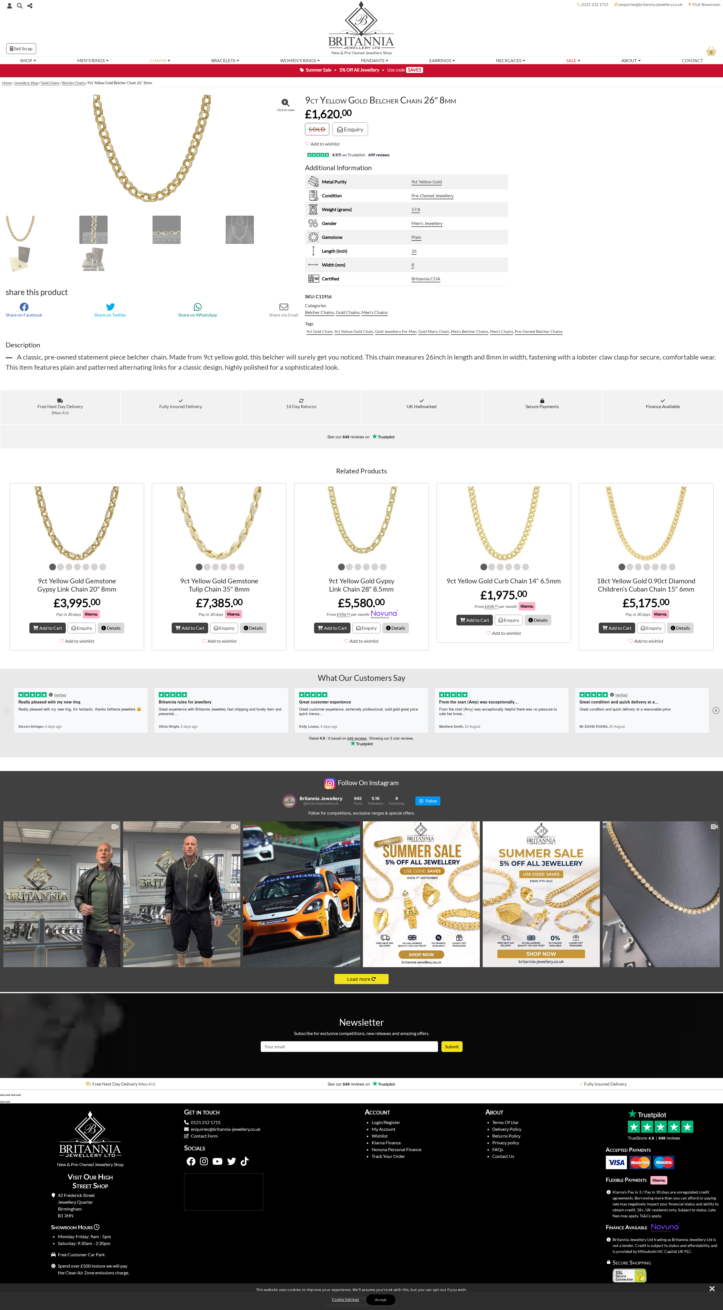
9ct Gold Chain (319, 331)
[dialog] (361, 1296)
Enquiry (353, 129)
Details (113, 628)
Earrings (440, 60)
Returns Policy (506, 1135)
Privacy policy (505, 1142)
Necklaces (508, 60)
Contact (692, 60)
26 (414, 251)
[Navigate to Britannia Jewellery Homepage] (361, 26)
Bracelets (223, 60)
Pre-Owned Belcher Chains (539, 331)
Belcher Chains (73, 83)
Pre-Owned (354, 53)
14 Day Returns (301, 406)
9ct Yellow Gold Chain (353, 331)
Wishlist (380, 1135)
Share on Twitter (110, 314)
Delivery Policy (506, 1129)
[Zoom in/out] (2, 1095)
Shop (26, 60)
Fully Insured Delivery (180, 406)
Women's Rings (298, 60)
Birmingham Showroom (605, 1083)
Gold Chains (50, 83)
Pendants (372, 60)
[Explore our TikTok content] (244, 1162)
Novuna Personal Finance (396, 1149)
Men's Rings (91, 60)
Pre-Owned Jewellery (432, 195)
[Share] (13, 1095)
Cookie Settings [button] (345, 1299)
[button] (20, 5)
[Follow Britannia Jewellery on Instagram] (204, 1162)
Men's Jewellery (427, 223)
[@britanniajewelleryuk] (289, 801)
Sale (571, 60)
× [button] (712, 1289)
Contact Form (204, 1135)
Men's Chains (375, 312)
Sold (317, 129)
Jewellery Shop (378, 53)
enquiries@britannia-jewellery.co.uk (225, 1129)
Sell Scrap (22, 48)
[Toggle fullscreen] (7, 1095)
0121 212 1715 (206, 1122)
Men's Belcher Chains (469, 331)
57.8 (415, 209)
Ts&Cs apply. (651, 1215)
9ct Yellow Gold (426, 181)
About (629, 60)
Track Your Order (388, 1156)
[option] (120, 1084)
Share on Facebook (24, 314)
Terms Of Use (505, 1122)
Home (7, 83)
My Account (383, 1129)
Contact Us (503, 1156)
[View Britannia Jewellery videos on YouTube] (217, 1162)
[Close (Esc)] (18, 1095)
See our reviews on (349, 436)
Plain (416, 237)
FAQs (497, 1149)
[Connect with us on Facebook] (191, 1162)
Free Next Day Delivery (60, 409)
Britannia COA (425, 278)
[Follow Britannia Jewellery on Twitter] (231, 1162)
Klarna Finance (386, 1142)
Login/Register (386, 1122)
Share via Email (283, 314)
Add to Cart (50, 628)
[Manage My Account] (10, 5)
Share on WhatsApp (197, 314)
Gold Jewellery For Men (396, 331)
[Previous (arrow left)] (2, 1102)
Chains (158, 60)
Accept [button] (380, 1299)
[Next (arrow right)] (7, 1102)
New (336, 53)
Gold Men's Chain (433, 331)
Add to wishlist (325, 143)
